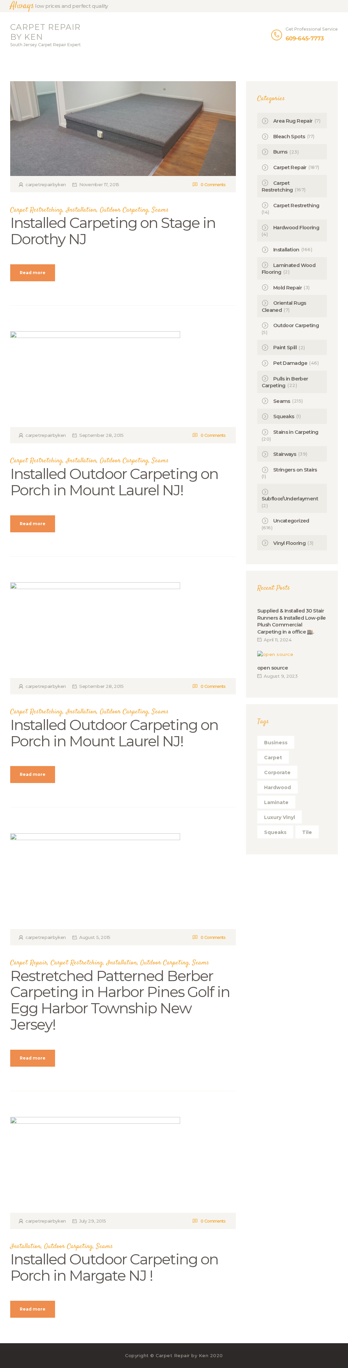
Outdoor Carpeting (124, 210)
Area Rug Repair (292, 121)
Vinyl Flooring (289, 543)
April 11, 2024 (278, 639)
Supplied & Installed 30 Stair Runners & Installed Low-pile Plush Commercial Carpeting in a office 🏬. (291, 621)
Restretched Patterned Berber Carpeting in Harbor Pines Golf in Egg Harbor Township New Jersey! (120, 1000)
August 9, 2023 (281, 676)
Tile (307, 832)
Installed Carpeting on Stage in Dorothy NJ (112, 231)
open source (272, 668)
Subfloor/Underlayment (290, 499)
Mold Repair (287, 288)
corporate (277, 772)
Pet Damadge (290, 363)
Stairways (284, 454)
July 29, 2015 (92, 1221)
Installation (81, 210)
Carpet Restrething (296, 205)
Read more (33, 272)
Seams (160, 210)
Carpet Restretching (36, 210)
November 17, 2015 (99, 184)
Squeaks (283, 416)
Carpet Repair (28, 963)
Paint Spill (285, 347)
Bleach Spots (289, 137)
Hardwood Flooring (296, 228)
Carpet (273, 757)
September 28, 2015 (101, 435)
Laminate (276, 802)
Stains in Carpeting (295, 432)
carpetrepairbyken (45, 184)
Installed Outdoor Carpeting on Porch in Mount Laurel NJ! (114, 482)
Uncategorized (291, 521)
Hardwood (277, 787)
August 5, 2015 (94, 937)
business (276, 743)
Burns (280, 152)
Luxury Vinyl (279, 817)
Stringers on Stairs (295, 470)
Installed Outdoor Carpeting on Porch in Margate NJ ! (114, 1267)
